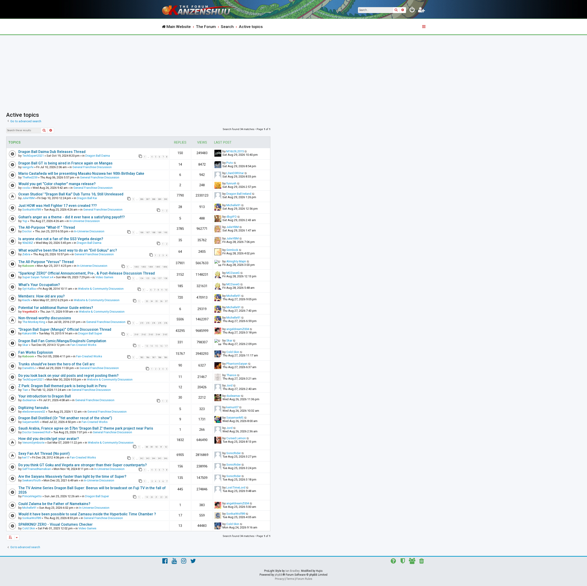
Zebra (26, 254)
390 (165, 199)
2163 (150, 334)
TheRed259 (29, 177)
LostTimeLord (235, 487)
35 (156, 301)
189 (159, 232)
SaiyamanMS (30, 422)
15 (156, 346)
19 (147, 497)
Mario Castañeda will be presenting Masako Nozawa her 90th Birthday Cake (81, 173)
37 (166, 301)
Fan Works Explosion (35, 352)
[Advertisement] (293, 69)
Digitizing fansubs (33, 407)
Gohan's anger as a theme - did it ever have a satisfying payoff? (71, 217)
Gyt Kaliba (29, 288)
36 (161, 301)
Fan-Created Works (83, 345)
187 (147, 232)
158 (165, 278)
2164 (157, 334)
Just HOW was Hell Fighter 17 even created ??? (57, 205)
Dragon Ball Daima (97, 155)
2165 (165, 334)
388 (153, 199)
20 (151, 497)
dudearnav (29, 400)
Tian (25, 390)
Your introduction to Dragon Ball (44, 396)
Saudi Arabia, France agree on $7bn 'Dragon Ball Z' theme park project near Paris (85, 428)
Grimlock (232, 250)
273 (147, 323)
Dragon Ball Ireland (238, 193)
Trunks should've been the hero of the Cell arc (56, 364)
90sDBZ (27, 242)
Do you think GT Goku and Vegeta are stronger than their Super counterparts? (82, 465)
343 (147, 458)
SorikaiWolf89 (31, 209)
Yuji (24, 221)
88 (147, 447)
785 (141, 357)
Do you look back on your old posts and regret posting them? (68, 375)
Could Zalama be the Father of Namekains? (54, 504)
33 (147, 301)
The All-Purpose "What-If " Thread (46, 227)
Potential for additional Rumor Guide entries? (55, 307)
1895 (157, 267)
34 (151, 301)
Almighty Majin (236, 261)
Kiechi (26, 300)
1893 (143, 267)
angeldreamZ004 (237, 329)
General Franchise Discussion (92, 167)
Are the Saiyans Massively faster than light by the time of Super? (72, 476)
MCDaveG (233, 273)
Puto (229, 162)
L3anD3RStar (235, 173)
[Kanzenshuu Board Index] (199, 9)
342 (141, 458)
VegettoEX (29, 311)
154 (141, 278)
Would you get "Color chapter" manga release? (57, 184)
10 (166, 290)
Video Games (104, 277)
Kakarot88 (29, 333)
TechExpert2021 (33, 155)
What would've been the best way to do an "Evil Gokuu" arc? (67, 250)
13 (147, 346)
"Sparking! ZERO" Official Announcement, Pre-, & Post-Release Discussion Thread (86, 273)
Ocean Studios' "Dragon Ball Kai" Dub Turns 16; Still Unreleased (70, 194)
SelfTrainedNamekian (36, 469)
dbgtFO (231, 216)
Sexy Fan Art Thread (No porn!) (44, 453)
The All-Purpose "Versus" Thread (46, 262)
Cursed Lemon (236, 438)
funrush (231, 183)
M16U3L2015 (235, 151)
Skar (25, 345)
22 (161, 497)
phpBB (279, 574)
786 (147, 357)
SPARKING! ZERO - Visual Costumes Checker (55, 524)
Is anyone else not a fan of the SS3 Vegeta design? (60, 239)
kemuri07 (232, 407)
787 (153, 357)
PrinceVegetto (32, 496)
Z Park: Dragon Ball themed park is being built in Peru (62, 386)
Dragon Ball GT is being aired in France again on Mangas (65, 163)
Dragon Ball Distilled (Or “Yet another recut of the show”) (65, 418)
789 (165, 357)
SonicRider (233, 453)
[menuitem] (412, 10)
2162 (143, 334)
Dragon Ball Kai (87, 198)
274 (153, 323)
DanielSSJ (29, 368)
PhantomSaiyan (236, 363)
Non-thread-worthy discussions (44, 318)
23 (166, 497)
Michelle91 (233, 205)
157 (159, 278)
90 (156, 447)
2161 (136, 334)
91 (161, 447)
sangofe (27, 167)
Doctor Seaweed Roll (36, 432)
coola (26, 187)
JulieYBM (28, 198)
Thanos (231, 375)
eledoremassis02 (33, 411)
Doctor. (27, 231)
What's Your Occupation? (39, 285)
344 (153, 458)
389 (159, 199)
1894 (150, 267)
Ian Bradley (292, 570)
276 (165, 323)
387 (147, 199)
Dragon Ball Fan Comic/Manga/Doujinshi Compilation (62, 341)
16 (161, 346)
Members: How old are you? (41, 296)
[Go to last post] (245, 151)
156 (153, 278)
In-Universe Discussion (84, 221)
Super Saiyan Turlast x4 (37, 277)
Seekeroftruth (31, 480)
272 (141, 323)
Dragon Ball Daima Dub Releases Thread (52, 152)
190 (165, 232)
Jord (229, 385)
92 (166, 447)
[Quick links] (424, 26)
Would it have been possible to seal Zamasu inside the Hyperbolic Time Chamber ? (87, 514)
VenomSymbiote (33, 442)
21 (156, 497)
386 (141, 199)
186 (141, 232)
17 (166, 346)
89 (151, 447)
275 (159, 323)
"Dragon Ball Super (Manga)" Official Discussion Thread (64, 329)
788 (159, 357)
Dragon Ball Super (90, 333)
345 (159, 458)
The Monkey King (33, 322)
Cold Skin (232, 352)
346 (165, 458)
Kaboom (28, 265)
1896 (165, 267)
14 (151, 346)
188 (153, 232)
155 (147, 278)
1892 (136, 267)
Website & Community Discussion (101, 288)
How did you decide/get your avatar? (48, 438)
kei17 (25, 457)
